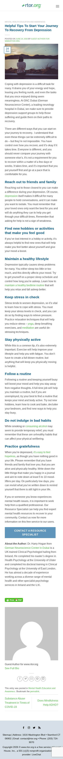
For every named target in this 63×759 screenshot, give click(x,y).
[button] (57, 6)
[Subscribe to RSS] (39, 728)
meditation (28, 327)
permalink (34, 691)
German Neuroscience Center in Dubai (27, 547)
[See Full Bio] (21, 668)
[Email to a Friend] (31, 678)
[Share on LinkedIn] (43, 678)
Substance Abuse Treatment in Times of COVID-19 (17, 702)
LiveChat (36, 754)
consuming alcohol (36, 426)
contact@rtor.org (28, 738)
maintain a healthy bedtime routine (24, 285)
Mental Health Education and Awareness (25, 22)
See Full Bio (12, 668)
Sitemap (7, 734)
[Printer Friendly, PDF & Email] (14, 600)
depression (11, 196)
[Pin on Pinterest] (37, 678)
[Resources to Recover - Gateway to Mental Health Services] (31, 6)
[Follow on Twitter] (34, 728)
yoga (30, 323)
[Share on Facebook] (19, 678)
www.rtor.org (27, 747)
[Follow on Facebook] (23, 728)
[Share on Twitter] (25, 678)
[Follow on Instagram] (28, 728)
